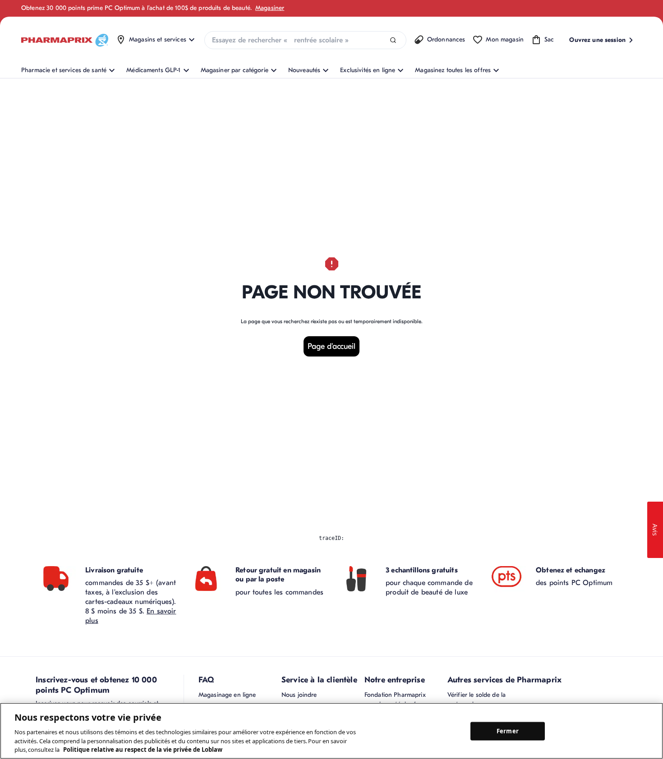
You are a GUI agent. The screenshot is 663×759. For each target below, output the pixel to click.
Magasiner (269, 8)
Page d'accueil (331, 346)
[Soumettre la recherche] (393, 40)
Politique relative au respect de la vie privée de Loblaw (142, 749)
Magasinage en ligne (227, 695)
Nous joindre (299, 695)
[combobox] (305, 40)
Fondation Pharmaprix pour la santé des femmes (399, 699)
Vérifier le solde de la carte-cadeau (476, 699)
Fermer (508, 731)
